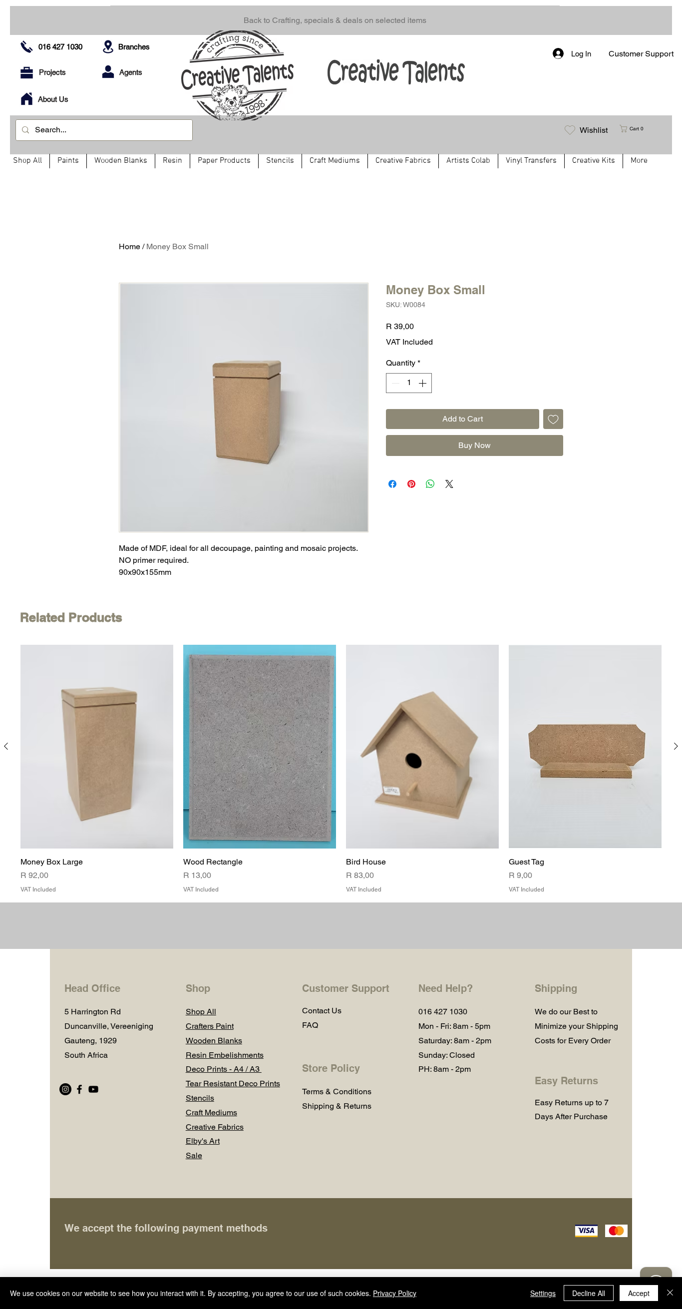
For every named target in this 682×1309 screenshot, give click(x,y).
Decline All (588, 1293)
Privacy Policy (394, 1293)
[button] (636, 128)
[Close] (670, 1293)
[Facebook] (79, 1089)
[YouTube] (93, 1089)
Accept (639, 1293)
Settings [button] (543, 1293)
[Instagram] (65, 1089)
